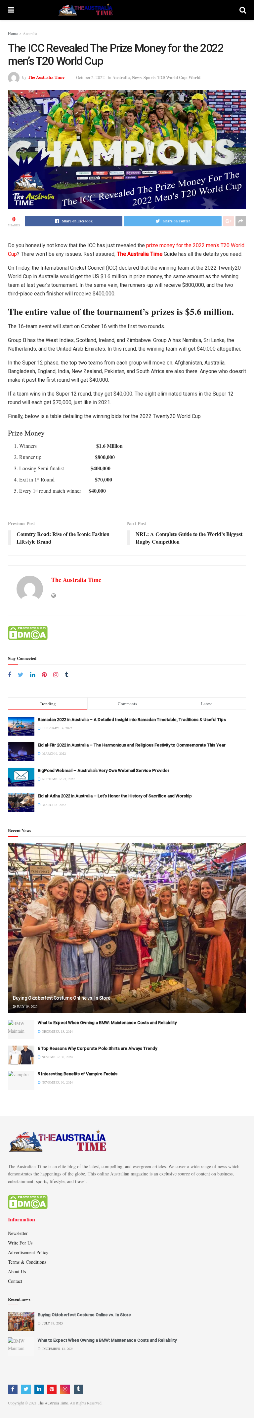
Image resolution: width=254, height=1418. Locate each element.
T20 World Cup (172, 77)
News (137, 77)
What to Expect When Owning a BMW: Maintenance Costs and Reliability (107, 1022)
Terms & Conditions (27, 1262)
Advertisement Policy (28, 1252)
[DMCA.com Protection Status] (28, 632)
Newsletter (18, 1233)
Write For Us (20, 1243)
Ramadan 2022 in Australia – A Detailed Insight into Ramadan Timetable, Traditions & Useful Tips (132, 719)
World (194, 77)
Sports (149, 77)
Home (13, 33)
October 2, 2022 (90, 77)
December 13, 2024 (57, 1031)
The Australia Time (46, 77)
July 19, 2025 (26, 1006)
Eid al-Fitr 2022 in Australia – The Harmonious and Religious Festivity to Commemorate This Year (132, 745)
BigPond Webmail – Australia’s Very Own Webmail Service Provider (103, 770)
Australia (30, 33)
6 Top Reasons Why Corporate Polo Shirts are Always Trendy (97, 1048)
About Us (17, 1271)
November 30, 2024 (57, 1056)
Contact (15, 1281)
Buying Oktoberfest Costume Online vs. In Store (61, 998)
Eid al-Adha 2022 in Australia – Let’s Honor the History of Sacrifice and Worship (115, 795)
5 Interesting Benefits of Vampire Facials (77, 1073)
